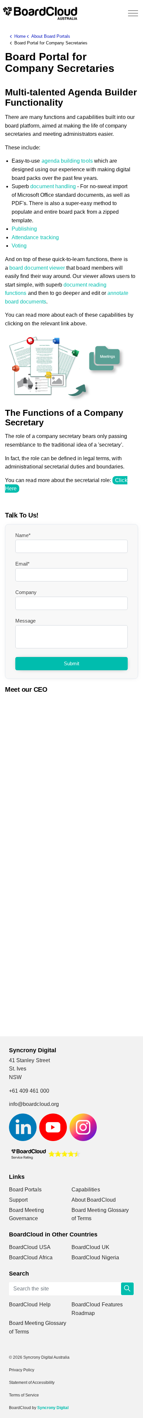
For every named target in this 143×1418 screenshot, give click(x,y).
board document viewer (37, 268)
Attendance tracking (35, 237)
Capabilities (86, 1189)
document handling (53, 186)
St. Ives (17, 1068)
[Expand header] (133, 13)
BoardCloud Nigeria (95, 1257)
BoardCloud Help (30, 1304)
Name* (23, 535)
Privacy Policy (21, 1370)
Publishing (24, 229)
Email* (22, 563)
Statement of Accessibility (32, 1382)
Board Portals (25, 1189)
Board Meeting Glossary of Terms (100, 1214)
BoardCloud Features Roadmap (97, 1309)
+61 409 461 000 (29, 1091)
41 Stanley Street (29, 1060)
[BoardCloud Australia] (40, 13)
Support (18, 1200)
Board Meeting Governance (26, 1214)
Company (26, 592)
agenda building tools (67, 161)
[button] (127, 1288)
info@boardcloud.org (34, 1104)
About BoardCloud (94, 1200)
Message (25, 620)
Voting (19, 245)
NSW (15, 1077)
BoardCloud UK (90, 1247)
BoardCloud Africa (31, 1257)
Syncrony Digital (53, 1407)
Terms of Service (24, 1395)
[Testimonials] (45, 1153)
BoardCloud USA (30, 1247)
